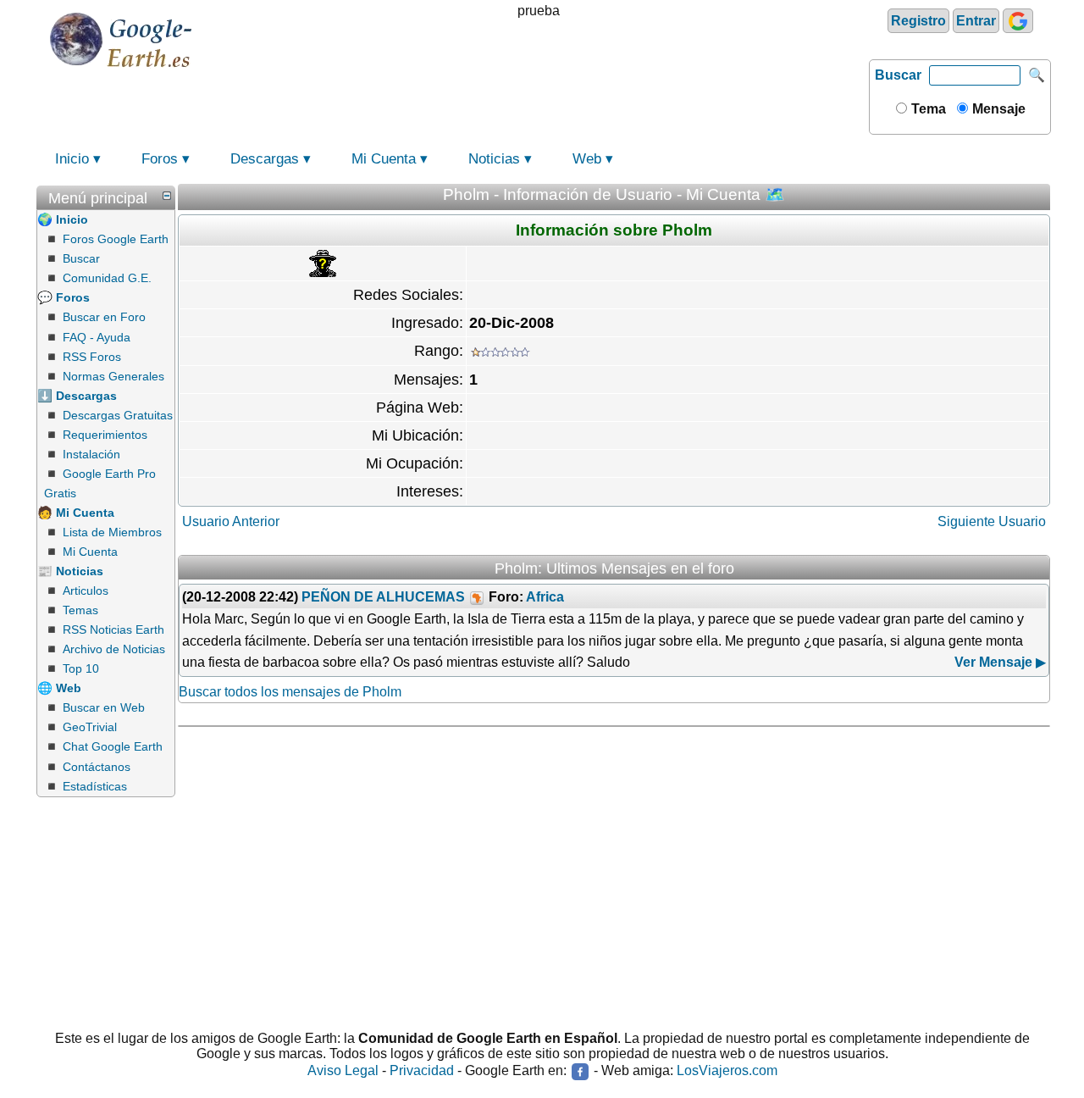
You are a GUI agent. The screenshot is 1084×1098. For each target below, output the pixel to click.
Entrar (976, 21)
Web (586, 159)
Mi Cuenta (383, 159)
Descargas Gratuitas (118, 415)
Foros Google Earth (116, 239)
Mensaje (997, 109)
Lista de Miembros (112, 532)
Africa (545, 597)
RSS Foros (92, 356)
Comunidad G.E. (107, 278)
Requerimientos (105, 434)
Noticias (494, 159)
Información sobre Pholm (614, 230)
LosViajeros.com (727, 1070)
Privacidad (422, 1070)
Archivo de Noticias (114, 649)
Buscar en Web (104, 707)
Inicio (72, 159)
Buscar (898, 75)
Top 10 (81, 668)
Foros (159, 159)
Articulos (85, 590)
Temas (80, 610)
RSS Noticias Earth (113, 629)
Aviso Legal (343, 1070)
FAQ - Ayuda (96, 337)
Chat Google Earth (113, 746)
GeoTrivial (90, 727)
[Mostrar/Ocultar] (166, 195)
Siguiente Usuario (991, 521)
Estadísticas (95, 786)
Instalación (91, 454)
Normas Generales (113, 376)
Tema (927, 109)
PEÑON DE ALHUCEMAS (383, 597)
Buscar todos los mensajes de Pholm (290, 692)
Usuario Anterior (230, 521)
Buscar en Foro (104, 317)
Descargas (264, 159)
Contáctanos (96, 767)
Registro (918, 21)
